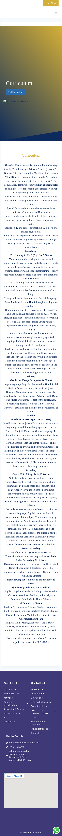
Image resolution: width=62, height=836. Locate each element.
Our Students (37, 693)
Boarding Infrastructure (10, 703)
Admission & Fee (12, 709)
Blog (6, 717)
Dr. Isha (34, 717)
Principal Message (40, 728)
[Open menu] (56, 12)
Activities (8, 697)
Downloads (37, 697)
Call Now (51, 3)
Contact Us (9, 721)
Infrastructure (10, 713)
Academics (10, 693)
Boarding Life (37, 706)
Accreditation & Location (39, 723)
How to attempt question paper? (39, 712)
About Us (8, 689)
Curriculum (36, 733)
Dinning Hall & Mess (41, 702)
